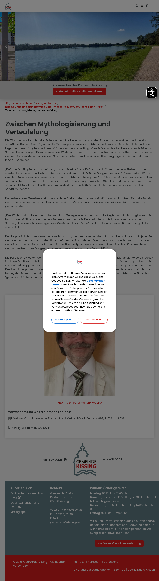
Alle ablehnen (94, 319)
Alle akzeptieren (65, 319)
